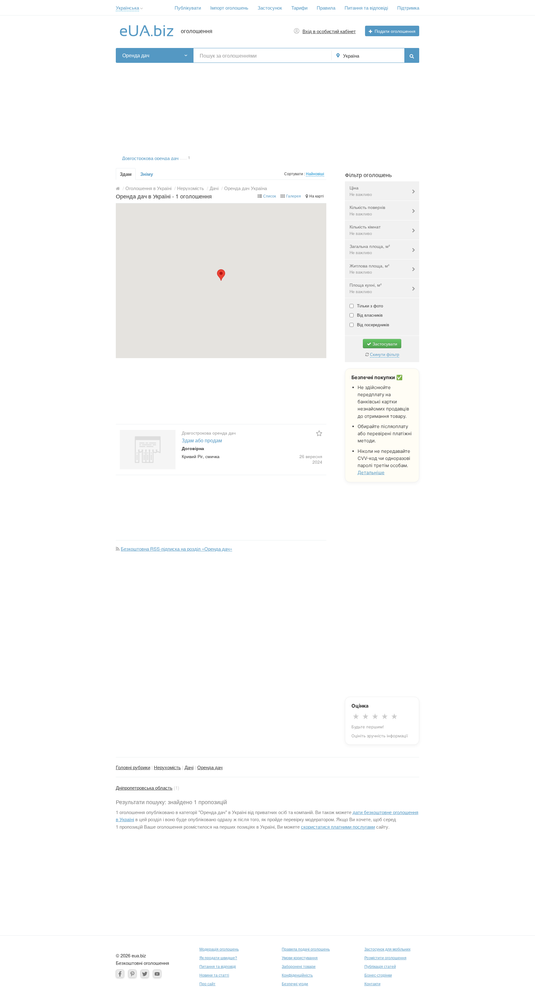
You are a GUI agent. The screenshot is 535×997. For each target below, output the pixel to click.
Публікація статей (380, 966)
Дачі (189, 767)
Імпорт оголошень (229, 7)
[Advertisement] (267, 106)
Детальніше (371, 472)
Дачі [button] (214, 188)
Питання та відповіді (366, 7)
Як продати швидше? (218, 957)
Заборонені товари (298, 966)
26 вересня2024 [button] (310, 459)
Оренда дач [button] (135, 55)
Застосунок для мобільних (387, 948)
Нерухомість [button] (190, 188)
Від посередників (372, 324)
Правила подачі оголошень (306, 948)
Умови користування (300, 957)
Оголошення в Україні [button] (148, 188)
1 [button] (189, 156)
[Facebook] (120, 973)
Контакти (372, 983)
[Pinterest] (132, 973)
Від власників (369, 315)
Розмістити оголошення (385, 957)
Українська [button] (127, 7)
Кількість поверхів (367, 210)
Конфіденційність (297, 974)
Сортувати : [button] (295, 173)
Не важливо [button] (361, 194)
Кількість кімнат (365, 229)
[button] (141, 8)
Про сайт (207, 983)
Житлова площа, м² (369, 268)
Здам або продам (202, 440)
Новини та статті (214, 974)
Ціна (361, 190)
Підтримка (408, 7)
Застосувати (384, 343)
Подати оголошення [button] (395, 31)
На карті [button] (316, 195)
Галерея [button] (293, 195)
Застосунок (270, 7)
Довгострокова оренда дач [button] (150, 157)
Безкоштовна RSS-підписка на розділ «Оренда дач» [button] (176, 548)
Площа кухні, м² (366, 288)
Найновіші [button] (315, 173)
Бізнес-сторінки (378, 974)
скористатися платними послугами (338, 826)
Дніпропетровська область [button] (144, 787)
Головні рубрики (133, 767)
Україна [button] (351, 55)
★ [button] (355, 717)
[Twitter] (145, 973)
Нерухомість (167, 767)
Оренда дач (210, 767)
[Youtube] (157, 973)
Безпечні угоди (295, 983)
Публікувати (188, 7)
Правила (326, 7)
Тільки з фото (369, 306)
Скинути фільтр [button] (384, 354)
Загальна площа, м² (370, 249)
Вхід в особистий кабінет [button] (329, 31)
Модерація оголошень (219, 948)
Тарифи (299, 7)
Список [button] (269, 195)
